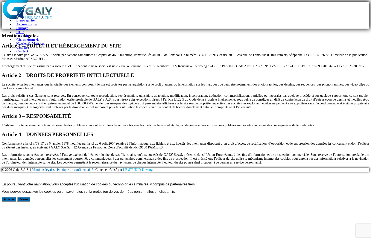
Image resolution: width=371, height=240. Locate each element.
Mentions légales (43, 169)
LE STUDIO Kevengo (138, 169)
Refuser (24, 199)
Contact (22, 51)
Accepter (9, 199)
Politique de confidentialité (75, 169)
